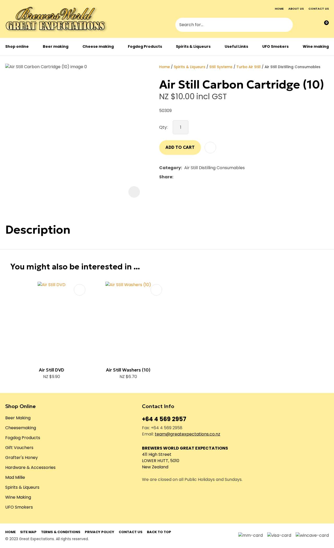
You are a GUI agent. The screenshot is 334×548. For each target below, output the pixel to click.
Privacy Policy (99, 531)
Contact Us (130, 531)
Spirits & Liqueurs (193, 46)
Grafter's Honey (21, 458)
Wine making (316, 46)
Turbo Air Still (248, 66)
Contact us (318, 9)
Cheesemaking (20, 428)
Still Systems (220, 66)
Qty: (163, 127)
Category (170, 168)
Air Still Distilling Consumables (292, 66)
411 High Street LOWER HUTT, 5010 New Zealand (160, 460)
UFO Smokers (275, 46)
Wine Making (18, 497)
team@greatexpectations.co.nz (187, 434)
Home (279, 9)
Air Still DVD (51, 370)
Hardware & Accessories (30, 467)
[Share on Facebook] (176, 177)
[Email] (192, 176)
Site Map (28, 531)
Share (165, 177)
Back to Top (159, 531)
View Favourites (312, 25)
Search (286, 25)
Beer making (55, 46)
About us (296, 9)
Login (302, 25)
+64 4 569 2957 (164, 419)
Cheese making (98, 46)
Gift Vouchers (19, 448)
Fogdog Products (145, 46)
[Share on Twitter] (183, 177)
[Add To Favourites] (210, 147)
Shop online (17, 46)
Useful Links (236, 46)
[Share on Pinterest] (199, 177)
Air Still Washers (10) (128, 370)
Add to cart (180, 147)
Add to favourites (79, 290)
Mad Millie (15, 477)
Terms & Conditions (60, 531)
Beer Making (18, 418)
